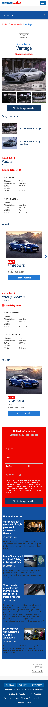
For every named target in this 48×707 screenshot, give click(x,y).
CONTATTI (23, 685)
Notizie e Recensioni (13, 516)
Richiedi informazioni (24, 54)
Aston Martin (16, 24)
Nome (8, 440)
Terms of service (37, 671)
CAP (29, 466)
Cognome (9, 449)
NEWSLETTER (36, 685)
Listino (5, 24)
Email (8, 457)
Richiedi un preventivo (24, 108)
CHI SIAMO (10, 685)
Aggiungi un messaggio (14, 475)
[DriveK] (39, 666)
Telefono (9, 466)
